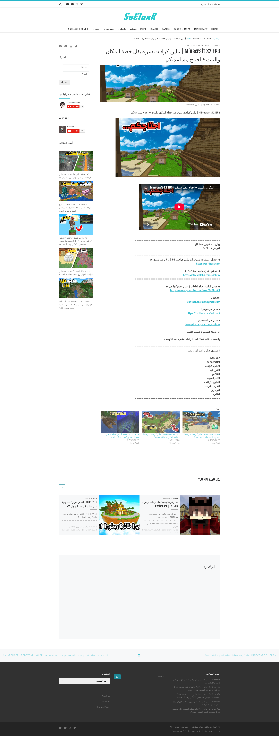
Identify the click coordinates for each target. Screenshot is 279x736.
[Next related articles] (62, 487)
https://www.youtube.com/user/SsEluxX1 (195, 290)
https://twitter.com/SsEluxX (203, 313)
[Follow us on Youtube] (67, 4)
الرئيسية (216, 38)
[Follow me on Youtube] (72, 4)
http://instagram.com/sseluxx (202, 324)
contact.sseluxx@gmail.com (203, 302)
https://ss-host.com (208, 263)
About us (106, 695)
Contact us (105, 701)
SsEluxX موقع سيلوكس (201, 727)
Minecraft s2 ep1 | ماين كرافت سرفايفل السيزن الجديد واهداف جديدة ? (202, 436)
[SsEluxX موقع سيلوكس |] (139, 16)
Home (189, 38)
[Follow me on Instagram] (77, 4)
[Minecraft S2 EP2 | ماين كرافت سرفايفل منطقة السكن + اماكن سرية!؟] (161, 422)
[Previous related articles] (69, 487)
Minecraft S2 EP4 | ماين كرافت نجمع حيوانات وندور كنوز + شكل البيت (122, 436)
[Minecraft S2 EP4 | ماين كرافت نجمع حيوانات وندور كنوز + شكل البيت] (120, 422)
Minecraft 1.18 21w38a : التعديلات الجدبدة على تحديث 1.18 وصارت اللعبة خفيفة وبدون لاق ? (196, 710)
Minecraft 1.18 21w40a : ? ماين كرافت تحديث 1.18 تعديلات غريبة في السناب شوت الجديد (197, 688)
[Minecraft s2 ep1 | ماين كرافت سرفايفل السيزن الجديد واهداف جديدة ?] (201, 422)
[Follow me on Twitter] (82, 4)
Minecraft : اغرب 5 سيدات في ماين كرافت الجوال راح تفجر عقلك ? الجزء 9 (196, 703)
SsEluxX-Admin (213, 105)
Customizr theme (212, 731)
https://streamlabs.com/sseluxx (201, 275)
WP (184, 731)
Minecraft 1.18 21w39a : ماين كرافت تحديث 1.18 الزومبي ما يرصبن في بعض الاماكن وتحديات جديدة (197, 696)
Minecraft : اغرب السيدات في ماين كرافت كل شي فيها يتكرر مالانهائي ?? (196, 681)
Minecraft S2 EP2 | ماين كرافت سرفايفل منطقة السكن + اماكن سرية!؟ (161, 436)
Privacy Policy (103, 707)
